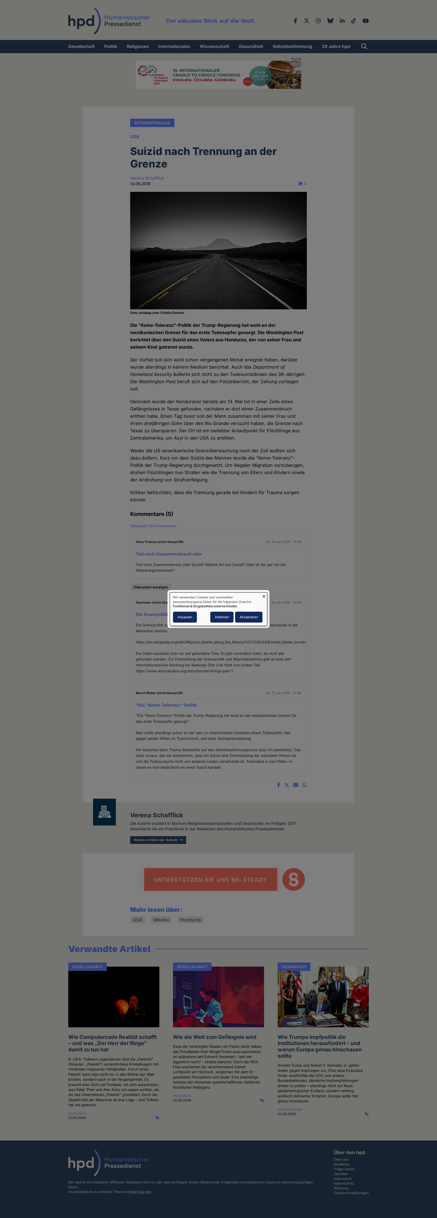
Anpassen (185, 617)
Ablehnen (222, 617)
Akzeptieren (249, 617)
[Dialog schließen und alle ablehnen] (263, 595)
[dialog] (218, 609)
